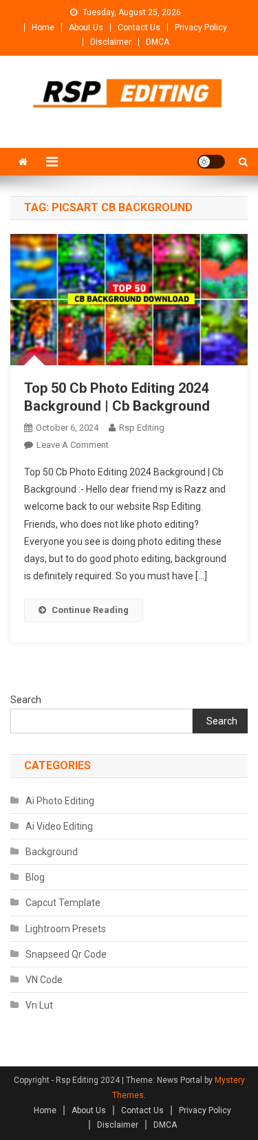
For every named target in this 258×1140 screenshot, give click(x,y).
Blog (35, 877)
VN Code (44, 979)
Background (51, 851)
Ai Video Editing (59, 826)
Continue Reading (90, 610)
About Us (86, 27)
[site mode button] (211, 162)
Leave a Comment (72, 445)
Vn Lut (39, 1005)
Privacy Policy (201, 27)
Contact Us (139, 27)
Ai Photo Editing (59, 800)
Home (43, 27)
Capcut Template (62, 902)
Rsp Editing (141, 427)
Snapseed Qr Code (66, 954)
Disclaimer (110, 42)
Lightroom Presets (65, 928)
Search (25, 699)
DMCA (157, 42)
